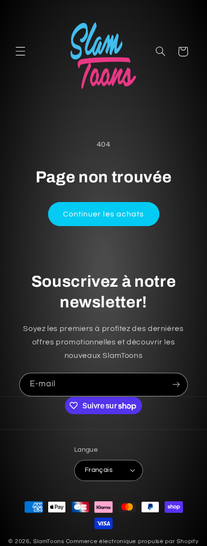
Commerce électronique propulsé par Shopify (132, 541)
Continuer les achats (103, 214)
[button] (20, 51)
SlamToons (49, 541)
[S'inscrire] (176, 384)
